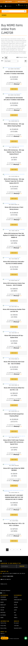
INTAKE (15, 605)
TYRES (15, 615)
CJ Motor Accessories (14, 638)
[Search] (25, 11)
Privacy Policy (3, 625)
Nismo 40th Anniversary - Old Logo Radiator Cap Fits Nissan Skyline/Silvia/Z (14, 152)
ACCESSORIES (3, 597)
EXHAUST (16, 597)
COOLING (2, 610)
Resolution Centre (18, 628)
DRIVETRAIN (3, 612)
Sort (2, 60)
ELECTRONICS (3, 615)
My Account (16, 623)
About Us (2, 633)
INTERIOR (16, 607)
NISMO (4, 15)
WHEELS (15, 617)
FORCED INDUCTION (18, 599)
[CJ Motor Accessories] (8, 6)
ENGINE (2, 617)
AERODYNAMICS (4, 599)
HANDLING (16, 602)
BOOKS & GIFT (3, 605)
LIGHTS (15, 610)
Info (21, 84)
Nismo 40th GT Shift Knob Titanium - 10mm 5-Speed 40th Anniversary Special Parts (14, 442)
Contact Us (3, 636)
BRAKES (2, 602)
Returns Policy (3, 628)
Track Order (16, 625)
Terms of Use (3, 623)
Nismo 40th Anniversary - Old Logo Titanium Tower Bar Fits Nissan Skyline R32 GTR (14, 181)
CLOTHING (2, 607)
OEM (15, 612)
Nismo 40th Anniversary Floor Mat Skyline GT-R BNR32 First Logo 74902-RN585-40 (14, 235)
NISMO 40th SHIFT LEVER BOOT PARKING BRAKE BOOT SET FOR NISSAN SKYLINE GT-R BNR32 (14, 497)
